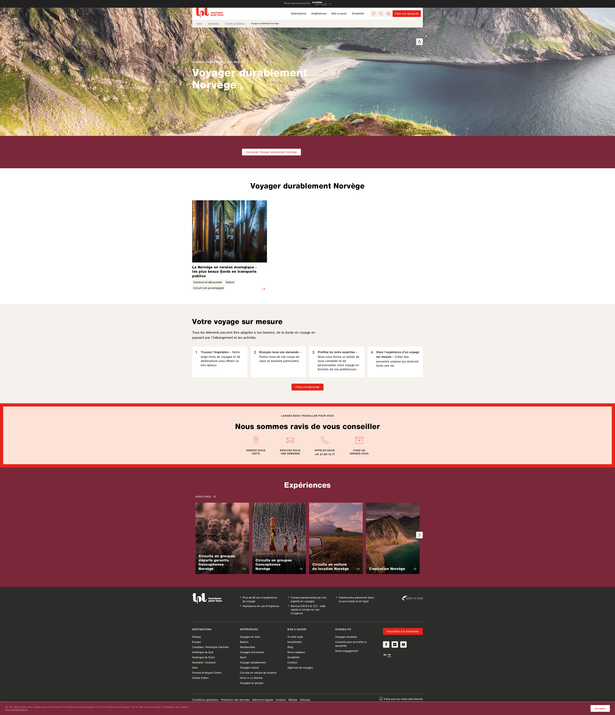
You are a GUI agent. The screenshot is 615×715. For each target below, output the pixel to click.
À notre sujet (295, 636)
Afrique (196, 636)
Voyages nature (249, 667)
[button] (381, 13)
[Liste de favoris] (373, 13)
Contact (292, 662)
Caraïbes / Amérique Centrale (210, 646)
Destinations (298, 13)
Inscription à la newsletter (403, 631)
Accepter (600, 708)
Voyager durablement (235, 23)
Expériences (319, 13)
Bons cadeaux (296, 652)
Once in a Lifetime (251, 677)
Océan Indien (200, 677)
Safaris (244, 641)
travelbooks (294, 641)
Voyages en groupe (251, 682)
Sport (243, 657)
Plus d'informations (16, 709)
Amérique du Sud (202, 652)
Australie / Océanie (204, 662)
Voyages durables (346, 636)
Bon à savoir (339, 13)
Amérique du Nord (203, 657)
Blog (290, 646)
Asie (194, 667)
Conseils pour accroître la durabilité (351, 643)
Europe (196, 641)
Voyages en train (250, 636)
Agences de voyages (300, 667)
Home (199, 23)
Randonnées (247, 646)
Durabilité (358, 13)
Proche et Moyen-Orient (206, 672)
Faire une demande (307, 386)
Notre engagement (346, 650)
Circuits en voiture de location (258, 672)
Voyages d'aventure (252, 652)
